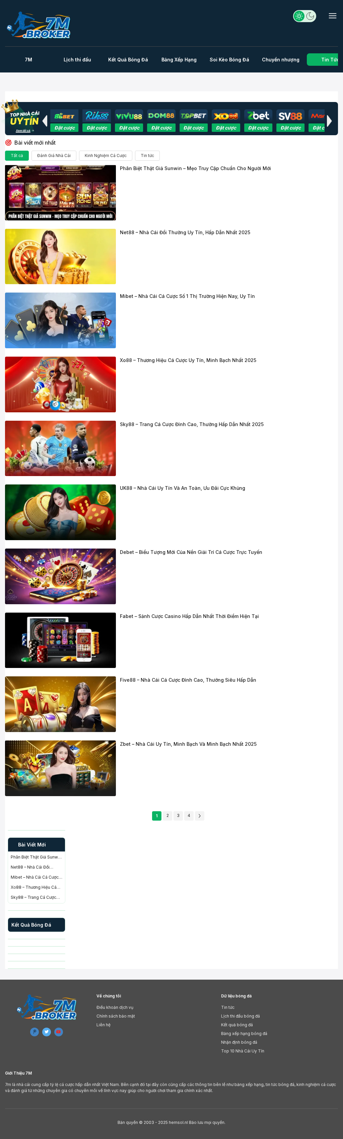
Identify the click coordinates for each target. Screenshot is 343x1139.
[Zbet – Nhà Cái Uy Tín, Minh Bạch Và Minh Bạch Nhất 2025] (60, 768)
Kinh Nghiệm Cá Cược (106, 155)
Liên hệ (103, 1024)
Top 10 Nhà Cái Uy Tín (242, 1050)
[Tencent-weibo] (34, 1032)
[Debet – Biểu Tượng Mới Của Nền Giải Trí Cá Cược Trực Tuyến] (60, 576)
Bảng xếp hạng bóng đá (244, 1033)
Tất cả (17, 155)
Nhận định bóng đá (239, 1042)
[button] (44, 121)
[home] (39, 25)
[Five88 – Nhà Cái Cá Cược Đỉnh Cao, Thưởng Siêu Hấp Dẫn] (60, 704)
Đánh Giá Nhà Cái (54, 155)
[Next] (199, 816)
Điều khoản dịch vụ (114, 1007)
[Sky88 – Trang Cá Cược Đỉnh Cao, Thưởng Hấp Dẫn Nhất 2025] (60, 448)
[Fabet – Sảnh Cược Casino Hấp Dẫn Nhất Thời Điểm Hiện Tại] (60, 640)
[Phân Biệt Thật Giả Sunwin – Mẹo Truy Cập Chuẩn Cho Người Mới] (60, 192)
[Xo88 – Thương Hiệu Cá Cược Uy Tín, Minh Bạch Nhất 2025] (60, 384)
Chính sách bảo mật (115, 1016)
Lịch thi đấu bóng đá (240, 1016)
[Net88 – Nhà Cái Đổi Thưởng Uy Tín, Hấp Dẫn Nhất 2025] (60, 256)
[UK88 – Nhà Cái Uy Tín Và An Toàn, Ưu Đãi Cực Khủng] (60, 512)
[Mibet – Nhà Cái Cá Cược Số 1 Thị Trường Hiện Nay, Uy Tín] (60, 320)
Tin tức (147, 155)
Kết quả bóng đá (237, 1024)
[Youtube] (58, 1032)
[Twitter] (46, 1032)
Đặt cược (64, 128)
